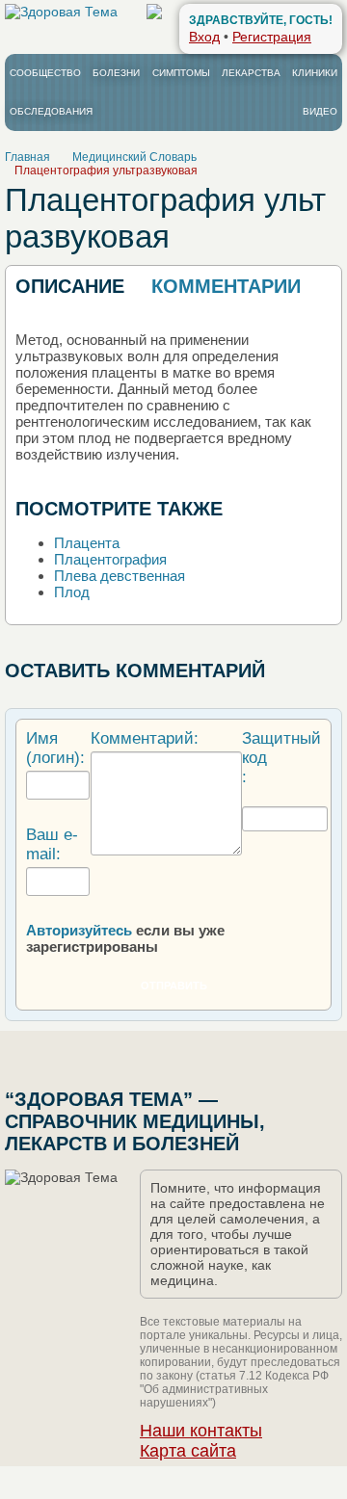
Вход (204, 36)
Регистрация (271, 36)
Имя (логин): (55, 748)
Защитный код (281, 748)
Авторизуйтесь (79, 930)
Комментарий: (145, 738)
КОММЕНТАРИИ (226, 286)
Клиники (314, 72)
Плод (72, 592)
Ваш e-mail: (52, 844)
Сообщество (45, 72)
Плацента (87, 543)
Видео (320, 111)
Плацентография (110, 559)
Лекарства (251, 72)
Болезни (116, 72)
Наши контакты (201, 1430)
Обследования (51, 111)
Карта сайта (188, 1450)
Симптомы (181, 72)
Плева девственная (119, 575)
